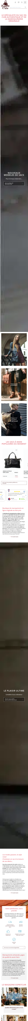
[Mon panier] (22, 2)
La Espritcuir (13, 513)
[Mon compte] (15, 2)
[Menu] (25, 2)
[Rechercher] (25, 7)
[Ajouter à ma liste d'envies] (16, 450)
